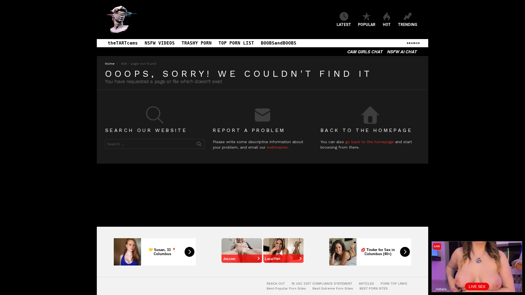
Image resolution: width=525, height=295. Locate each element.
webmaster (277, 147)
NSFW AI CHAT (402, 52)
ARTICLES (366, 283)
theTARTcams (123, 43)
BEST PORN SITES (374, 288)
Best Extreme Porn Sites (333, 288)
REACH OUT (276, 283)
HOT (387, 24)
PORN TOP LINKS (394, 283)
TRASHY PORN (197, 43)
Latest (344, 24)
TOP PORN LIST (236, 43)
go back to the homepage (369, 142)
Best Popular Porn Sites (286, 288)
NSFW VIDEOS (160, 43)
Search (199, 145)
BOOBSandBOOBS (278, 43)
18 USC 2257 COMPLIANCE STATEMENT (321, 283)
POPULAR (366, 24)
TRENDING (407, 24)
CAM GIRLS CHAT (365, 52)
